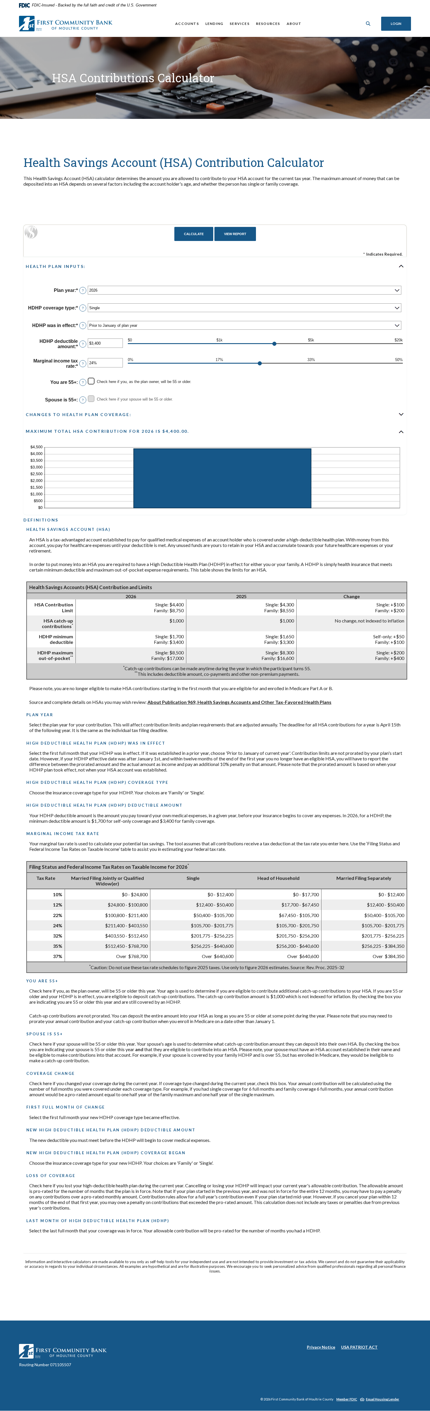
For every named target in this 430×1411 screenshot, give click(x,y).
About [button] (294, 23)
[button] (215, 266)
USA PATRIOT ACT (359, 1347)
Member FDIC (346, 1399)
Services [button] (240, 23)
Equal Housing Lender (382, 1399)
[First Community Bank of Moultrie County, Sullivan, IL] (66, 23)
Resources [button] (268, 23)
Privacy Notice (321, 1347)
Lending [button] (214, 23)
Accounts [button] (187, 23)
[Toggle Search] (368, 23)
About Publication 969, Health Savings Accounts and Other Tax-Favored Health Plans (239, 702)
